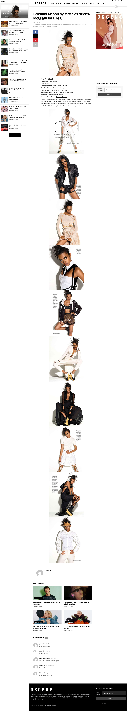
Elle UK (49, 24)
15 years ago (51, 643)
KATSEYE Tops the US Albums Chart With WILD (17, 107)
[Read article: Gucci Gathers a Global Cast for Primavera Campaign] (47, 593)
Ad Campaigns (38, 598)
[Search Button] (122, 6)
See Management (46, 26)
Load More (14, 135)
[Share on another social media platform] (35, 44)
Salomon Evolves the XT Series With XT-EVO (17, 125)
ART (98, 3)
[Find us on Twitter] (99, 703)
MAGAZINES (75, 3)
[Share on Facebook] (35, 32)
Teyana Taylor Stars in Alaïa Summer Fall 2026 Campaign (17, 89)
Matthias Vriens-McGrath (59, 86)
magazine (45, 104)
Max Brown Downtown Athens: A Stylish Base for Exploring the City (18, 61)
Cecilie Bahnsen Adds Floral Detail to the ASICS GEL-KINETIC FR (18, 49)
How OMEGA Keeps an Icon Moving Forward (17, 98)
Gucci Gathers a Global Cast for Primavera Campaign (18, 40)
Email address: (101, 89)
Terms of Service (47, 700)
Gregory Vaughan (76, 24)
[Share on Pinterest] (35, 40)
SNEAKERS (67, 3)
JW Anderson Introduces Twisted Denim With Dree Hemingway (18, 116)
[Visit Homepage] (40, 3)
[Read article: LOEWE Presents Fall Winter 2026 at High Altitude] (78, 617)
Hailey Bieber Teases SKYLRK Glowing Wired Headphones (17, 80)
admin (48, 571)
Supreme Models (61, 97)
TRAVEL (92, 3)
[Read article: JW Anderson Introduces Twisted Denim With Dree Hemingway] (47, 617)
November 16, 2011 (38, 22)
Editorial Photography (40, 24)
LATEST (52, 3)
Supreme (54, 26)
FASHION (58, 3)
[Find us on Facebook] (96, 703)
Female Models (67, 24)
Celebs (67, 598)
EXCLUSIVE (84, 3)
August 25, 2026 (38, 606)
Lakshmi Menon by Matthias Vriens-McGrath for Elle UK (14, 13)
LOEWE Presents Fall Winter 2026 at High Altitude (77, 627)
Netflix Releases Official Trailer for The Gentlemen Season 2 (18, 22)
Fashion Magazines (57, 24)
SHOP (103, 3)
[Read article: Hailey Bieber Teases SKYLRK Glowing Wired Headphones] (78, 593)
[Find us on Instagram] (102, 703)
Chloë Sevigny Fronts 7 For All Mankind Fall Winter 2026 (17, 31)
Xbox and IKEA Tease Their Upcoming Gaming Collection (17, 70)
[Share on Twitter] (35, 36)
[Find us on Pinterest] (104, 703)
